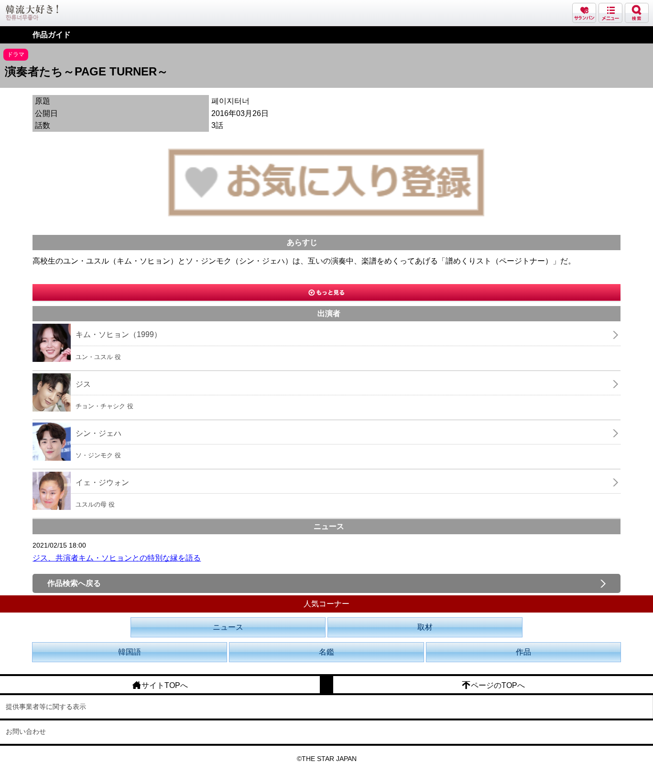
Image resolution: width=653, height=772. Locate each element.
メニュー (610, 12)
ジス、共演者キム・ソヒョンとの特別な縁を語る (117, 558)
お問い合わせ (26, 731)
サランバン (584, 12)
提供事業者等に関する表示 (46, 706)
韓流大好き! (32, 12)
